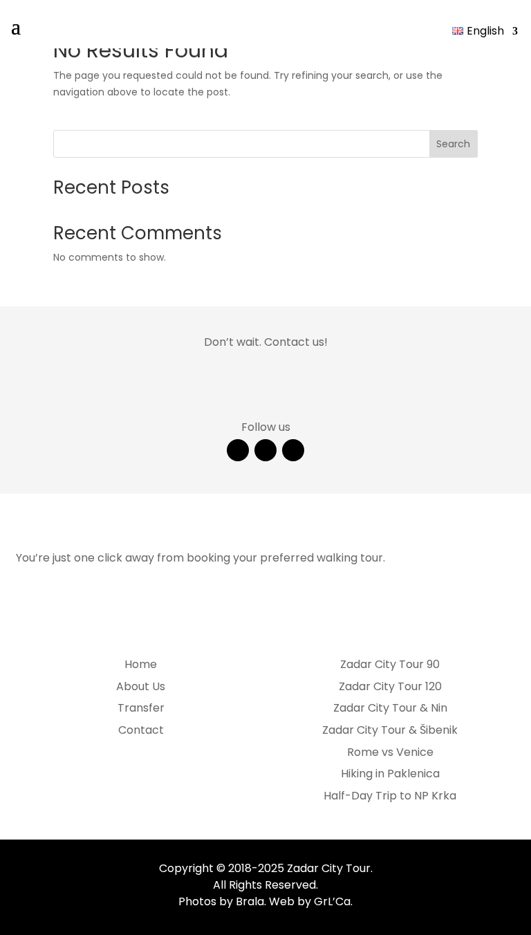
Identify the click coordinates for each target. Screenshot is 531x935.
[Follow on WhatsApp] (293, 450)
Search (453, 144)
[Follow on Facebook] (238, 450)
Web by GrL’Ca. (311, 901)
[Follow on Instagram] (265, 450)
